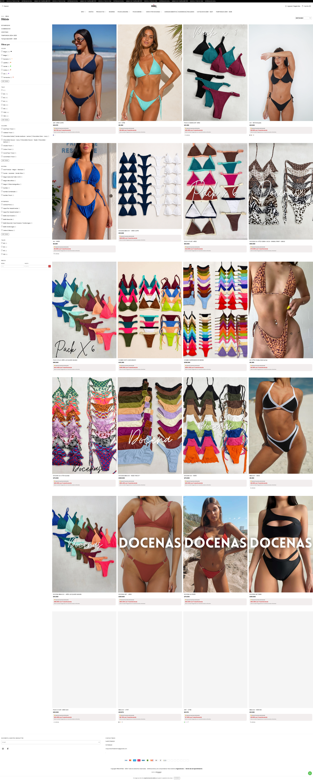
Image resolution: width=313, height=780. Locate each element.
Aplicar (49, 266)
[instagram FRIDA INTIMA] (3, 749)
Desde (3, 263)
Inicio (2, 16)
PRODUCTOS (100, 12)
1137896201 (109, 745)
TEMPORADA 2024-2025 (9, 35)
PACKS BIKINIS (137, 12)
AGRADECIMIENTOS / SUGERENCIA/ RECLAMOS (179, 12)
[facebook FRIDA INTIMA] (7, 749)
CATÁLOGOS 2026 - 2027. (205, 12)
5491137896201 (110, 741)
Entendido (177, 778)
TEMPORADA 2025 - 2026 (224, 12)
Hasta (26, 263)
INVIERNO (112, 12)
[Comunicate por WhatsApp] (310, 773)
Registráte (297, 6)
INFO (82, 12)
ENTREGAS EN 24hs (169, 1)
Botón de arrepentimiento (194, 769)
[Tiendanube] (156, 773)
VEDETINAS (4, 32)
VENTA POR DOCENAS (153, 12)
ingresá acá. (180, 769)
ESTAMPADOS (5, 25)
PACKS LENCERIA (123, 12)
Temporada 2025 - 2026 (9, 39)
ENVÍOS (91, 12)
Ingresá (289, 6)
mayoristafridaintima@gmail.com (116, 749)
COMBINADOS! (6, 29)
